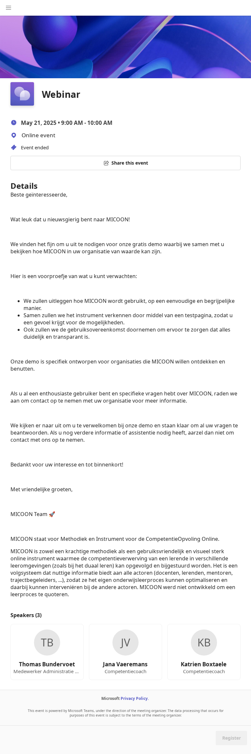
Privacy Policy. (135, 698)
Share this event (129, 163)
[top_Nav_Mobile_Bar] (8, 8)
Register (231, 738)
